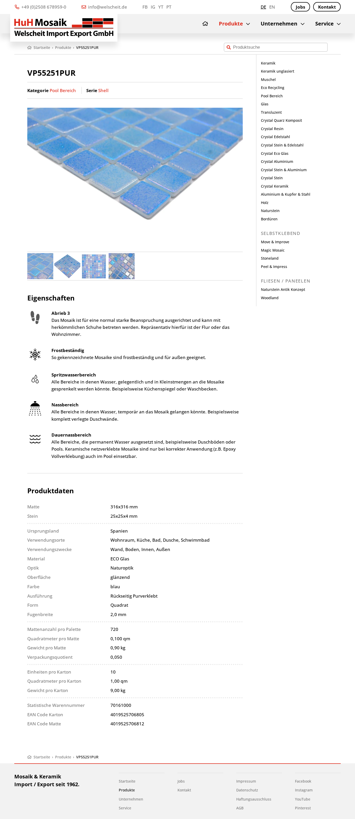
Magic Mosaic (273, 250)
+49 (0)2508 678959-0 (43, 7)
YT (160, 7)
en (272, 7)
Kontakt (327, 7)
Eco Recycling (272, 87)
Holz (264, 202)
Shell (103, 90)
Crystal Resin (272, 128)
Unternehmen (279, 23)
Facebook (303, 781)
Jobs (300, 7)
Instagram (304, 790)
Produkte (231, 23)
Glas (264, 103)
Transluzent (271, 112)
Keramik (268, 63)
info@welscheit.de (107, 7)
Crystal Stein (272, 177)
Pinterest (303, 807)
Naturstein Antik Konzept (283, 289)
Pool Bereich (63, 90)
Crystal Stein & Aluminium (284, 169)
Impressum (246, 781)
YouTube (302, 799)
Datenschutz (247, 790)
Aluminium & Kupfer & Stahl (285, 194)
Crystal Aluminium (277, 161)
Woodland (270, 297)
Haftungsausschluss (253, 799)
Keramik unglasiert (277, 71)
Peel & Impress (274, 266)
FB (145, 7)
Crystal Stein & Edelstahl (282, 145)
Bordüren (269, 218)
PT (168, 7)
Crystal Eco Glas (274, 153)
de (263, 7)
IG (153, 7)
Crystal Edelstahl (275, 136)
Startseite (127, 781)
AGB (240, 807)
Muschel (268, 79)
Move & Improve (275, 241)
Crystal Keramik (274, 186)
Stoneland (270, 258)
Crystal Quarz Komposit (281, 120)
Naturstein (270, 210)
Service (324, 23)
